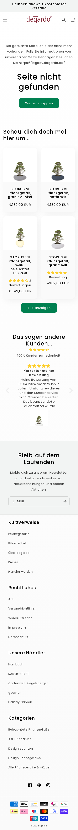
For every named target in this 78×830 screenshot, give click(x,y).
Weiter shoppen (39, 103)
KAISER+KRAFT (18, 674)
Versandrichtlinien (22, 608)
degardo (42, 826)
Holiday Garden (20, 702)
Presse (13, 562)
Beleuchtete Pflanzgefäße (29, 729)
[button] (5, 19)
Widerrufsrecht (20, 618)
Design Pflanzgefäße (24, 758)
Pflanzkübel (17, 543)
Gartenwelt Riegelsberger (28, 683)
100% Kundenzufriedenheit (39, 355)
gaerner (14, 693)
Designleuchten (20, 748)
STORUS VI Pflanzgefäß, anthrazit (58, 193)
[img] (39, 350)
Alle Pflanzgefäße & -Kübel (29, 767)
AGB (11, 599)
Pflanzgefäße (18, 534)
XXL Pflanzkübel (20, 739)
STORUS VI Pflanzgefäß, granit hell (58, 261)
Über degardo (19, 553)
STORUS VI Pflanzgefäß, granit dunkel (20, 193)
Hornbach (16, 664)
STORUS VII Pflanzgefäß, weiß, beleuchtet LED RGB (20, 265)
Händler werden (20, 572)
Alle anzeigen (39, 307)
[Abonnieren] (64, 501)
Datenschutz (18, 637)
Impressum (17, 627)
